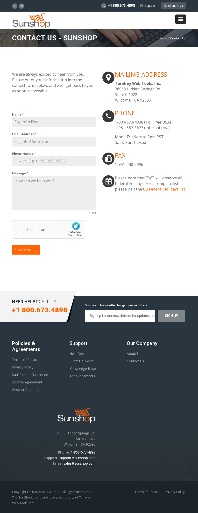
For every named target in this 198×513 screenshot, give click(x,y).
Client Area (175, 5)
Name (18, 114)
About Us (134, 353)
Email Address (24, 134)
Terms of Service (25, 359)
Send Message (25, 249)
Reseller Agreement (27, 389)
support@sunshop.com (77, 457)
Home (163, 38)
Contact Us (135, 361)
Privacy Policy (22, 367)
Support (150, 5)
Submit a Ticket (82, 361)
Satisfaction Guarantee (30, 374)
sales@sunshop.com (80, 463)
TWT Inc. (53, 492)
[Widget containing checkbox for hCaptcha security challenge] (48, 229)
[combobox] (19, 161)
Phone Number (23, 154)
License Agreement (27, 382)
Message (20, 173)
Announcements (82, 376)
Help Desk (77, 353)
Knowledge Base (83, 368)
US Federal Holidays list (164, 189)
